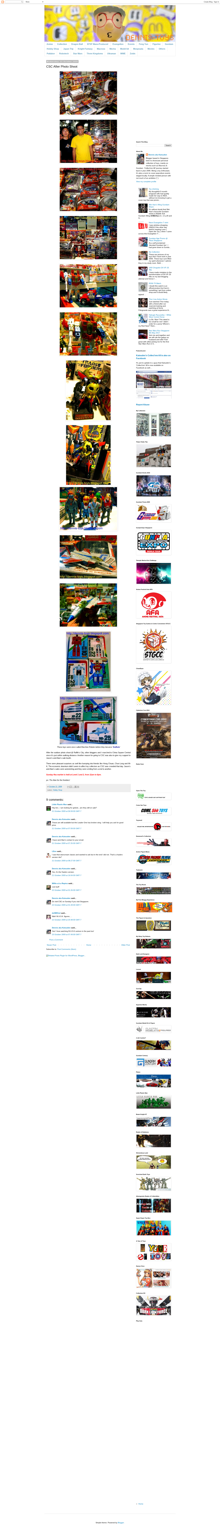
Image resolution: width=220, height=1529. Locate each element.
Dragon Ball (77, 44)
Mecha (112, 49)
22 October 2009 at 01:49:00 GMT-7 (66, 905)
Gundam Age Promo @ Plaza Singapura (158, 239)
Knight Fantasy (85, 49)
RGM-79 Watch (155, 283)
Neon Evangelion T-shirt (158, 223)
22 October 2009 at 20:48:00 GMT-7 (66, 920)
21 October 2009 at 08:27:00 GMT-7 (66, 861)
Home (88, 945)
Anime (50, 44)
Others (162, 49)
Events (131, 44)
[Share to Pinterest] (78, 787)
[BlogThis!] (71, 787)
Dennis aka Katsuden (61, 819)
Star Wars (77, 54)
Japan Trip (68, 49)
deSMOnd (56, 913)
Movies (151, 49)
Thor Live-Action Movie (158, 299)
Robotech (64, 54)
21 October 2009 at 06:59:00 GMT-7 (66, 811)
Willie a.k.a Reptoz (60, 883)
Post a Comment (56, 940)
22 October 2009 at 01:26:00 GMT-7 (66, 890)
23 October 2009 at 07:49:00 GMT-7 (66, 934)
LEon (54, 851)
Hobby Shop (53, 49)
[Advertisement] (154, 99)
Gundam (169, 44)
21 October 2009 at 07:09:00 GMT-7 (66, 828)
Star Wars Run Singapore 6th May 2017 (159, 332)
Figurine (157, 44)
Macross (101, 49)
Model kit (124, 49)
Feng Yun (143, 44)
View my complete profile (146, 182)
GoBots (116, 747)
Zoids (132, 54)
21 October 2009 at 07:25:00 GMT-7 (66, 843)
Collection (62, 44)
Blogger (121, 1523)
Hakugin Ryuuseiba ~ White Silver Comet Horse (160, 316)
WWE (123, 54)
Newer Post (51, 945)
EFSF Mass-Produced (97, 44)
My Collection (154, 252)
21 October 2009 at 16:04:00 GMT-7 (66, 875)
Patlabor (51, 54)
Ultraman (111, 54)
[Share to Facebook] (75, 787)
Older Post (125, 945)
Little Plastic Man (59, 804)
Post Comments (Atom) (66, 949)
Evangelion (118, 44)
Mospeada (138, 49)
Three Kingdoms (95, 54)
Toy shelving (154, 189)
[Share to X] (73, 787)
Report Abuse (142, 404)
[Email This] (68, 787)
